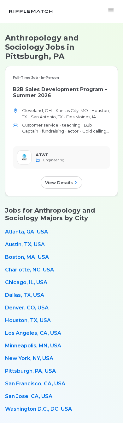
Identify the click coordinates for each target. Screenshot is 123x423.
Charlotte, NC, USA (29, 270)
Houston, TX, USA (28, 320)
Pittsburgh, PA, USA (30, 371)
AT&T (42, 154)
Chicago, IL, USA (26, 282)
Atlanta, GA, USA (26, 232)
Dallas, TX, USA (24, 295)
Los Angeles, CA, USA (33, 333)
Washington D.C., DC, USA (38, 409)
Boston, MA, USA (27, 257)
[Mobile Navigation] (111, 11)
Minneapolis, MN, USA (33, 346)
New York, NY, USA (29, 358)
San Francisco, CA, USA (35, 384)
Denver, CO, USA (27, 308)
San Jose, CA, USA (28, 396)
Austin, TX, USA (25, 244)
